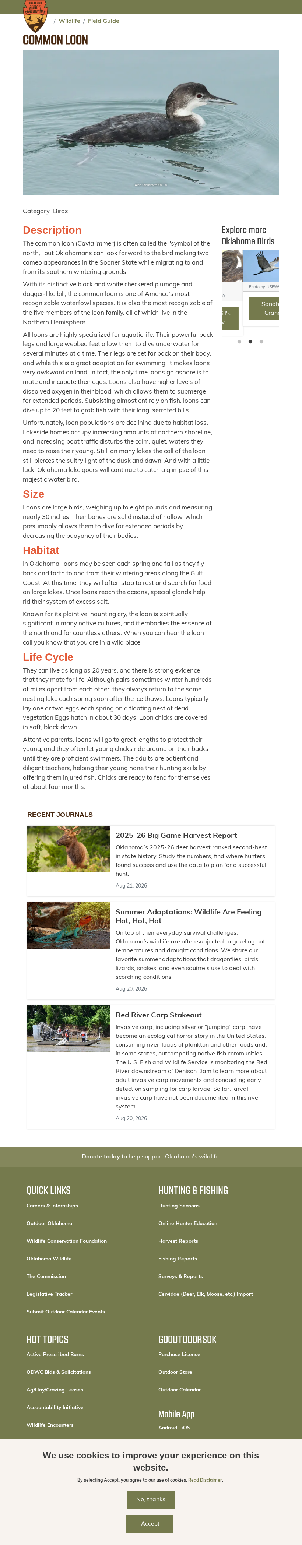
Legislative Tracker (49, 1294)
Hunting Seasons (179, 1206)
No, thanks (150, 1500)
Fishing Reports (177, 1259)
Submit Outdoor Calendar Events (66, 1312)
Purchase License (204, 1354)
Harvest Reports (178, 1241)
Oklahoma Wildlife (49, 1259)
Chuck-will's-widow (251, 318)
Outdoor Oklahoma (49, 1223)
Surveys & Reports (180, 1276)
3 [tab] (261, 342)
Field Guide (103, 21)
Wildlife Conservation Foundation (67, 1241)
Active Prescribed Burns (55, 1354)
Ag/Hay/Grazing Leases (55, 1390)
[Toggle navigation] (269, 7)
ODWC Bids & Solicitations (59, 1372)
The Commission (46, 1276)
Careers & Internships (52, 1206)
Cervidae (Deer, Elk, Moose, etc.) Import (205, 1294)
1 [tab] (239, 342)
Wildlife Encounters (50, 1425)
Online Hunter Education (187, 1223)
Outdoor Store (200, 1372)
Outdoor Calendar (204, 1390)
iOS (186, 1428)
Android (167, 1428)
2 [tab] (250, 342)
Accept (150, 1524)
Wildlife (69, 21)
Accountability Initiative (55, 1407)
